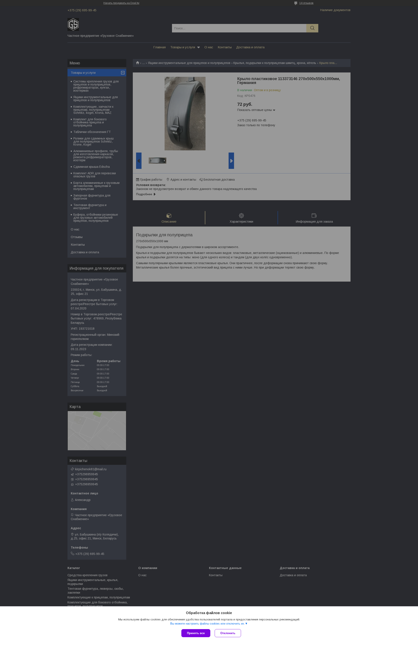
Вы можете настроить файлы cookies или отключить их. (207, 623)
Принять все (196, 633)
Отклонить (227, 633)
